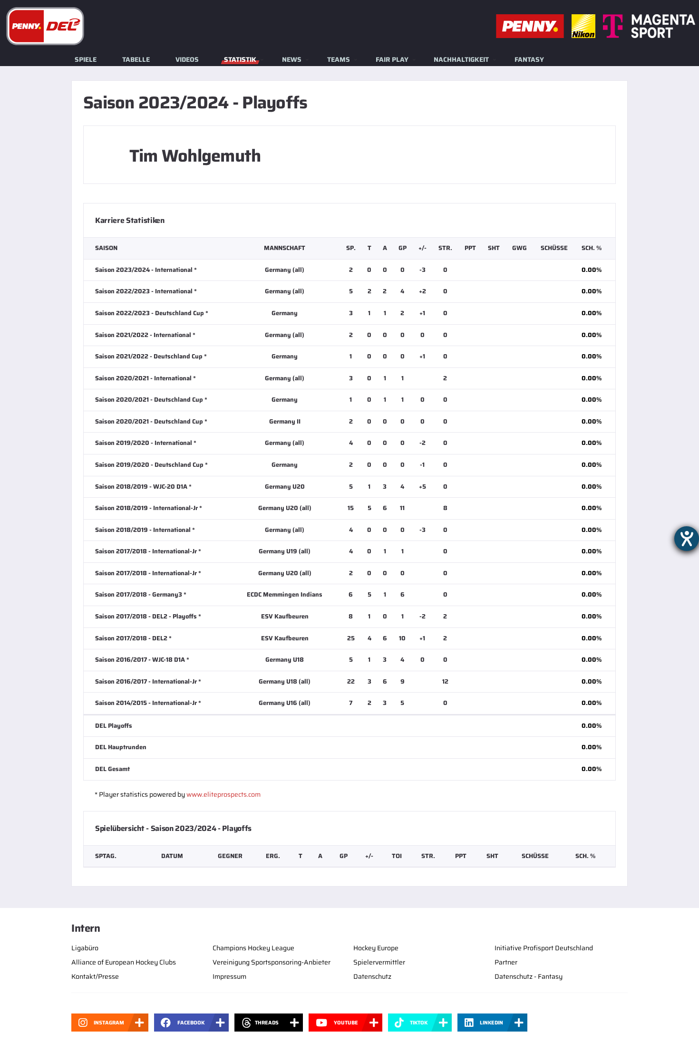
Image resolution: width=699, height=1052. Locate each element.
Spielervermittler (379, 962)
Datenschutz (372, 976)
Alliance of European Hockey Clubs (123, 962)
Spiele (86, 59)
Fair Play (392, 59)
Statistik (240, 59)
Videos (187, 59)
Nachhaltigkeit (461, 59)
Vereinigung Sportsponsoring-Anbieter (271, 962)
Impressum (229, 976)
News (291, 59)
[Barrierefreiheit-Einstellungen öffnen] (686, 538)
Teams (338, 59)
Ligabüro (84, 948)
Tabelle (136, 59)
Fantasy (529, 59)
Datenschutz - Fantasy (529, 976)
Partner (506, 962)
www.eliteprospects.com (223, 794)
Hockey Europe (375, 948)
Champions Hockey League (253, 948)
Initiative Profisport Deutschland (544, 948)
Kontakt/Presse (95, 976)
